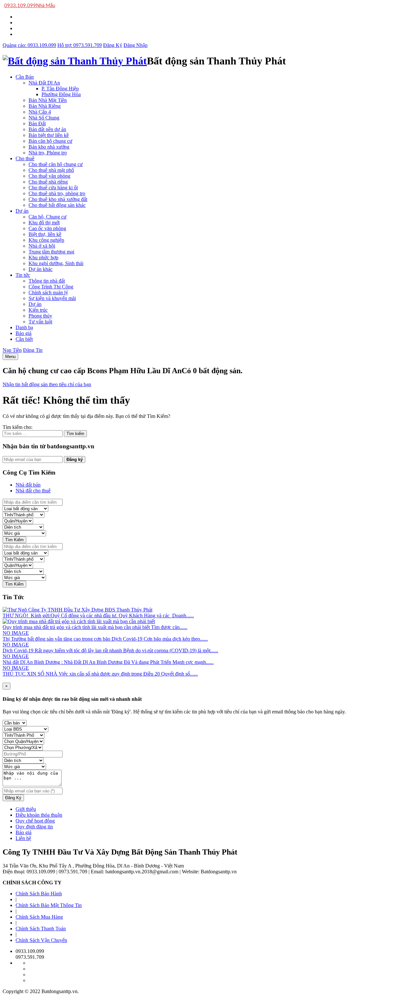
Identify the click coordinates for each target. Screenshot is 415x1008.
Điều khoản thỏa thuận (39, 815)
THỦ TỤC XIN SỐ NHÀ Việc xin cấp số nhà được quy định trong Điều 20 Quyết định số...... (100, 674)
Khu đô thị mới (44, 222)
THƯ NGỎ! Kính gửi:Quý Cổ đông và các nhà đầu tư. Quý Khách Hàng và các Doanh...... (98, 615)
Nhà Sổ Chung (44, 117)
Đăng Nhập (136, 45)
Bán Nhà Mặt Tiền (48, 100)
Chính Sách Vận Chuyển (41, 940)
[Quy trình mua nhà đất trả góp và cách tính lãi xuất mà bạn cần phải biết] (79, 621)
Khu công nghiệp (46, 240)
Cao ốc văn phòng (47, 228)
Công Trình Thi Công (51, 286)
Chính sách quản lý (48, 292)
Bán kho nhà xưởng (49, 147)
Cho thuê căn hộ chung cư (56, 164)
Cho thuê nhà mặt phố (51, 170)
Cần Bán (25, 77)
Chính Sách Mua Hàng (39, 917)
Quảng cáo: (29, 45)
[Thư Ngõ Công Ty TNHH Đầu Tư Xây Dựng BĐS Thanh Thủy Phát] (77, 609)
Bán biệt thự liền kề (49, 135)
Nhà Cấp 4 (40, 112)
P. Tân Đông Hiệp (60, 88)
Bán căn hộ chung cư (50, 141)
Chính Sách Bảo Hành (39, 893)
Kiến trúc (38, 310)
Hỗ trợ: (79, 45)
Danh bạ (24, 327)
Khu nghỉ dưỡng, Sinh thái (56, 263)
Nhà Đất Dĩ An (44, 82)
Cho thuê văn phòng (49, 176)
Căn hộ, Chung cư (47, 216)
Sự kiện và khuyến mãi (52, 298)
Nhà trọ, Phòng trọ (48, 152)
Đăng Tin (32, 350)
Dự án (22, 211)
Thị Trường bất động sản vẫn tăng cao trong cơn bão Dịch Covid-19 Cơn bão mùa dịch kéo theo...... (105, 639)
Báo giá (23, 333)
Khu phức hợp (43, 257)
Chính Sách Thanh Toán (41, 928)
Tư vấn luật (40, 321)
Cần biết (24, 339)
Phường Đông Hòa (61, 94)
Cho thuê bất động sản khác (57, 205)
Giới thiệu (26, 809)
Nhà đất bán (28, 484)
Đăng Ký (112, 45)
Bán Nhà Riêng (45, 106)
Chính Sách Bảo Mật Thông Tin (49, 905)
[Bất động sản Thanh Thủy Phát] (75, 61)
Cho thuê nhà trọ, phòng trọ (57, 193)
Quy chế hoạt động (35, 820)
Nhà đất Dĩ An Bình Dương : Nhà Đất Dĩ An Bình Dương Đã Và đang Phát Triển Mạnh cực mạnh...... (108, 662)
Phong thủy (40, 316)
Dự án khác (41, 269)
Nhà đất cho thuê (33, 490)
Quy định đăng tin (34, 826)
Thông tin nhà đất (47, 281)
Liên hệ (23, 838)
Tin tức (23, 275)
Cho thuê (25, 158)
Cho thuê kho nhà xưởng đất (58, 199)
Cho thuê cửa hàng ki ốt (53, 187)
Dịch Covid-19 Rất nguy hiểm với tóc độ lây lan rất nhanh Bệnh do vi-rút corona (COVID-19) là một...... (110, 650)
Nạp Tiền (12, 350)
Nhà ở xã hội (42, 246)
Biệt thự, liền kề (45, 234)
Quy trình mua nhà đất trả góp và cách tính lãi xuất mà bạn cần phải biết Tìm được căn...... (95, 627)
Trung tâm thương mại (51, 251)
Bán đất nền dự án (47, 129)
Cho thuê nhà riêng (48, 182)
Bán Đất (37, 123)
